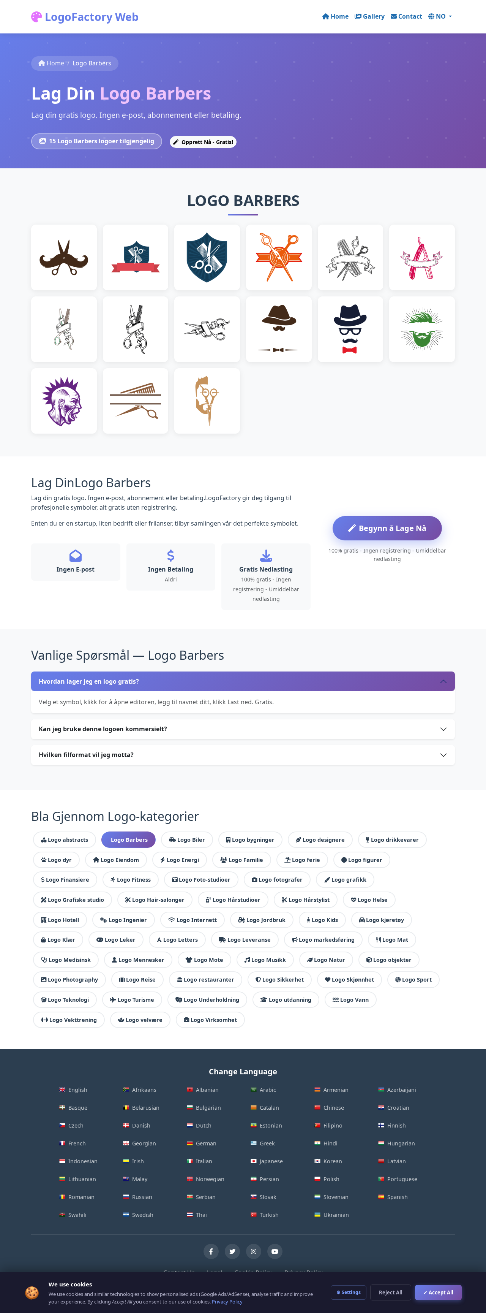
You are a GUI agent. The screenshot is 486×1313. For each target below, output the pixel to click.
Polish (331, 1179)
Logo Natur (329, 959)
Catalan (269, 1107)
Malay (139, 1179)
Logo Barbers (129, 839)
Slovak (268, 1197)
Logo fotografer (281, 879)
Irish (138, 1161)
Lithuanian (82, 1179)
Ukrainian (336, 1214)
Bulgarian (208, 1107)
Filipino (332, 1125)
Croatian (398, 1107)
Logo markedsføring (327, 939)
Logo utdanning (290, 999)
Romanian (81, 1197)
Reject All (390, 1292)
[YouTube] (274, 1251)
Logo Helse (373, 899)
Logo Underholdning (211, 999)
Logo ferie (306, 859)
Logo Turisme (136, 999)
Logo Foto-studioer (204, 879)
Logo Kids (325, 919)
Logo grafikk (348, 879)
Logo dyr (60, 859)
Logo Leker (120, 939)
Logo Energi (183, 859)
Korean (332, 1161)
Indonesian (83, 1161)
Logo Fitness (134, 879)
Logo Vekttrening (73, 1019)
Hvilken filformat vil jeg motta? (86, 755)
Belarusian (145, 1107)
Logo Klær (61, 939)
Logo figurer (365, 859)
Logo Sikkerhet (283, 979)
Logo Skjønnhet (353, 979)
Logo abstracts (68, 839)
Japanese (271, 1161)
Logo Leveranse (249, 939)
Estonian (271, 1125)
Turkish (269, 1214)
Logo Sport (417, 979)
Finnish (396, 1125)
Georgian (144, 1143)
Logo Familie (246, 859)
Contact (410, 16)
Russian (142, 1197)
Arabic (268, 1089)
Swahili (77, 1214)
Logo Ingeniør (128, 919)
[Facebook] (211, 1251)
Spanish (397, 1197)
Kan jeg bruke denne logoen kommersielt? (103, 729)
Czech (76, 1125)
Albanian (207, 1089)
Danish (141, 1125)
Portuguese (402, 1179)
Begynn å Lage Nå (392, 528)
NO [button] (441, 16)
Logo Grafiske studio (76, 899)
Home (340, 16)
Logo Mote (208, 959)
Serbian (206, 1197)
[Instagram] (253, 1251)
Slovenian (336, 1197)
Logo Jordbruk (266, 919)
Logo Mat (395, 939)
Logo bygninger (253, 839)
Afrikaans (144, 1089)
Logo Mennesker (141, 959)
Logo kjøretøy (385, 919)
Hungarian (401, 1143)
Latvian (396, 1161)
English (77, 1089)
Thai (201, 1214)
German (206, 1143)
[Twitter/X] (232, 1251)
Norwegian (210, 1179)
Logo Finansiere (67, 879)
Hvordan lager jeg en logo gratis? (89, 681)
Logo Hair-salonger (158, 899)
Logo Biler (191, 839)
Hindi (330, 1143)
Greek (267, 1143)
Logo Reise (141, 979)
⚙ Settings (348, 1292)
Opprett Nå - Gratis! (206, 142)
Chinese (333, 1107)
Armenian (336, 1089)
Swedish (142, 1214)
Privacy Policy (227, 1301)
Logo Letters (180, 939)
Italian (204, 1161)
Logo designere (324, 839)
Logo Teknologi (68, 999)
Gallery (374, 16)
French (77, 1143)
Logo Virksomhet (214, 1019)
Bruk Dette (67, 269)
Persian (269, 1179)
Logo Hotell (63, 919)
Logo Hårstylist (309, 899)
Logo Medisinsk (70, 959)
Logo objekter (392, 959)
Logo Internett (197, 919)
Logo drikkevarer (395, 839)
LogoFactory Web (90, 16)
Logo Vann (354, 999)
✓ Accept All (438, 1292)
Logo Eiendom (120, 859)
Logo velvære (144, 1019)
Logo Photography (73, 979)
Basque (77, 1107)
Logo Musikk (268, 959)
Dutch (203, 1125)
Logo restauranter (209, 979)
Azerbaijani (401, 1089)
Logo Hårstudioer (236, 899)
